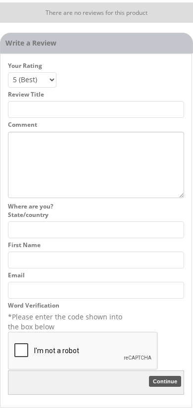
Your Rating (25, 65)
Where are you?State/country (30, 210)
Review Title (26, 94)
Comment (22, 124)
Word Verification (33, 305)
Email (16, 275)
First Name (24, 245)
